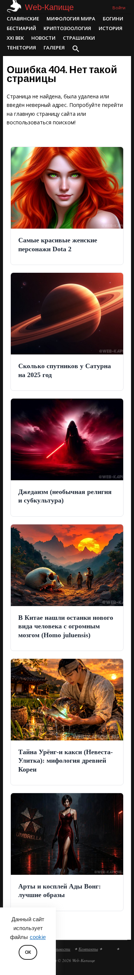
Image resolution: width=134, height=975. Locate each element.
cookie (38, 937)
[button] (75, 49)
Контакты (88, 949)
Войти (118, 7)
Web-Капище (49, 7)
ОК (28, 952)
